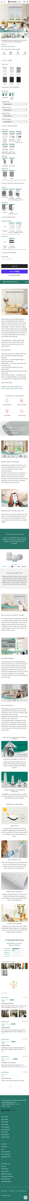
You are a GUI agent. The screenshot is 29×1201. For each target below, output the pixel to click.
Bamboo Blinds (5, 1137)
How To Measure (5, 1154)
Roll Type (4, 156)
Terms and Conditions (21, 1190)
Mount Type (5, 91)
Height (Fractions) (6, 119)
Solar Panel (5, 236)
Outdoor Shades (5, 1129)
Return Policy (4, 1169)
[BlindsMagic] (14, 2)
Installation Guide (6, 1156)
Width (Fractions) (6, 107)
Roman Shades (5, 1134)
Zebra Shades (4, 1122)
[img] (5, 997)
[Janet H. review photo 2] (14, 1013)
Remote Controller (7, 221)
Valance (4, 187)
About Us (3, 1166)
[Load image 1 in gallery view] (14, 18)
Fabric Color (5, 64)
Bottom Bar (5, 202)
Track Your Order (5, 1151)
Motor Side (5, 168)
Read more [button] (21, 1007)
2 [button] (12, 1086)
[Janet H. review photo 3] (22, 1013)
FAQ (2, 1149)
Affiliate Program (5, 1179)
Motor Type (5, 129)
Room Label (5, 256)
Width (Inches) (5, 101)
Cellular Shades (5, 1127)
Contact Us (4, 1146)
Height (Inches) (6, 113)
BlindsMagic (7, 1195)
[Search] (5, 2)
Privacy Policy (5, 1171)
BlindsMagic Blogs (6, 1181)
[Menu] (2, 2)
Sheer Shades (4, 1124)
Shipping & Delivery (6, 1174)
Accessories (4, 1132)
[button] (5, 46)
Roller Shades (4, 1119)
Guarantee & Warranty (7, 1176)
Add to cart (14, 266)
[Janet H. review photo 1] (5, 1013)
